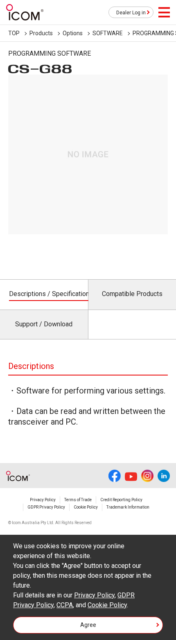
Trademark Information (127, 507)
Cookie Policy (86, 507)
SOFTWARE (108, 33)
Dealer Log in (131, 13)
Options (73, 33)
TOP (14, 33)
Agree (88, 625)
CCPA (64, 605)
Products (41, 33)
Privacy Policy (43, 500)
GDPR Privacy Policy (46, 507)
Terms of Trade (78, 500)
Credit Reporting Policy (121, 500)
